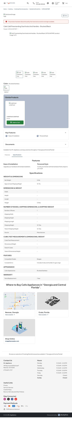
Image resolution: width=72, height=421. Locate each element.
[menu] (5, 3)
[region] (36, 113)
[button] (19, 74)
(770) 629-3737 (8, 370)
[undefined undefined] (15, 108)
